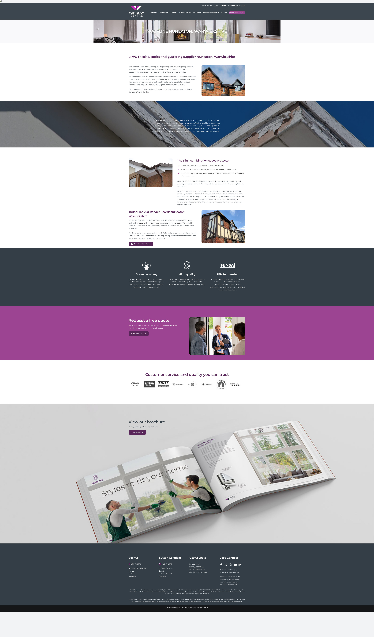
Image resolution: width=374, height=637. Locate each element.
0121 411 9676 (240, 6)
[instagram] (230, 565)
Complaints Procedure (198, 572)
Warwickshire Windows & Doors (174, 599)
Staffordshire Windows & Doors (156, 599)
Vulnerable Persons (197, 569)
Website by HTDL (203, 607)
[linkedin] (240, 565)
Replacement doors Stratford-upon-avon (191, 601)
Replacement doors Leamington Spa (213, 601)
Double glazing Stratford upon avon (194, 599)
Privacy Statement (196, 567)
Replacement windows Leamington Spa (168, 601)
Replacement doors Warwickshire (233, 601)
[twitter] (225, 565)
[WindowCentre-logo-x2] (136, 7)
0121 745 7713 (214, 6)
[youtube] (235, 565)
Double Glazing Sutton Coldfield (138, 599)
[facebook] (221, 565)
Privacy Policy (194, 564)
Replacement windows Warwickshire (145, 601)
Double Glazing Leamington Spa (214, 599)
